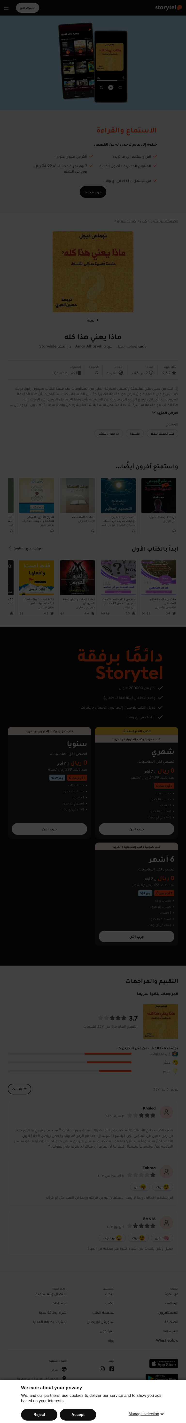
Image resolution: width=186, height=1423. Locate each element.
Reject (39, 1415)
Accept (78, 1415)
